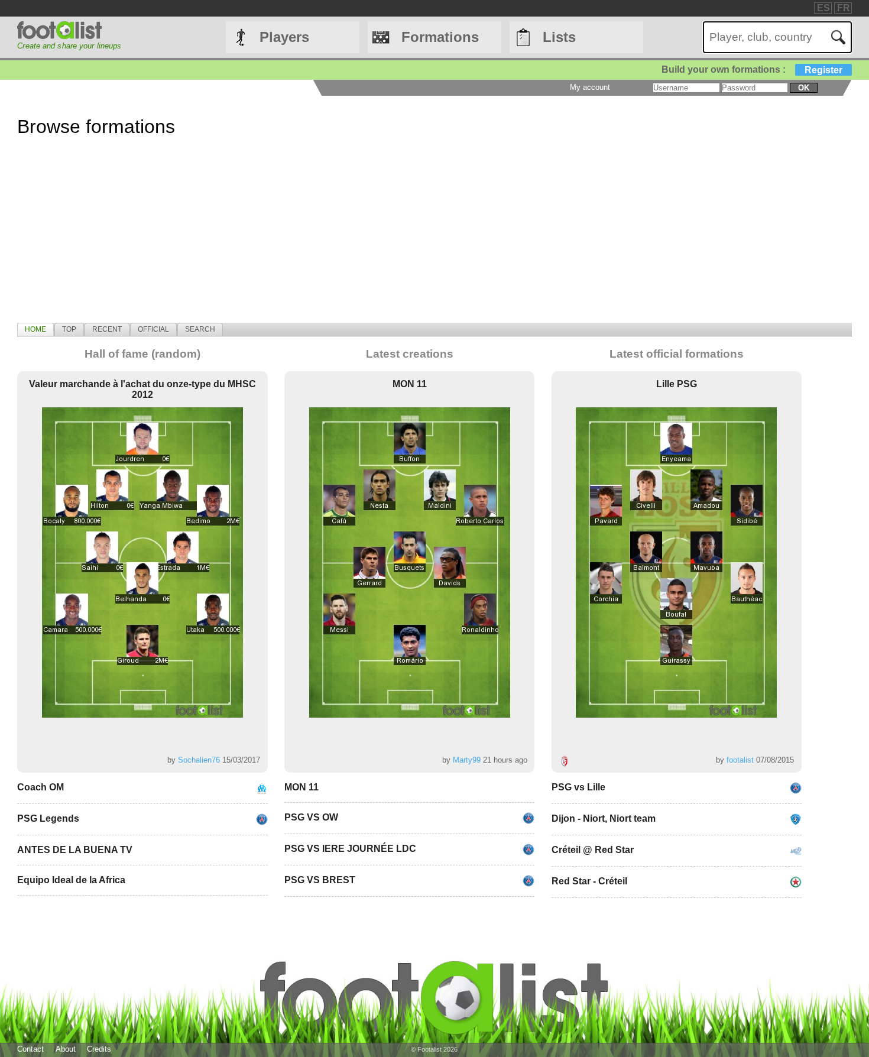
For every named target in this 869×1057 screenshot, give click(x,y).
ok (803, 87)
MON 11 (410, 384)
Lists (559, 37)
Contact (30, 1049)
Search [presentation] (200, 329)
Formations (440, 37)
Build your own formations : (752, 69)
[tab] (35, 329)
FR (843, 8)
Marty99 (467, 760)
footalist (740, 760)
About (66, 1049)
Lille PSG (676, 384)
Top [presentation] (69, 329)
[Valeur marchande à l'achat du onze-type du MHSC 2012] (142, 562)
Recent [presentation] (107, 329)
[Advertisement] (372, 240)
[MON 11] (409, 562)
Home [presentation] (35, 329)
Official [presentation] (153, 329)
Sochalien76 (199, 760)
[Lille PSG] (676, 562)
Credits (99, 1049)
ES (823, 8)
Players (284, 37)
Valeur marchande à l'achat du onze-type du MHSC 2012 (142, 389)
